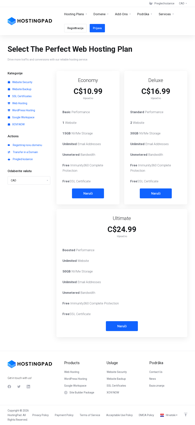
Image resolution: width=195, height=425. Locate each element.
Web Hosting (19, 103)
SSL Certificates (22, 96)
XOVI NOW (18, 124)
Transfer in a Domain (25, 152)
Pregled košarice (22, 159)
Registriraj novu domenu (27, 145)
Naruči (88, 193)
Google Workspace (23, 117)
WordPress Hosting (23, 110)
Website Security (22, 82)
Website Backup (21, 89)
